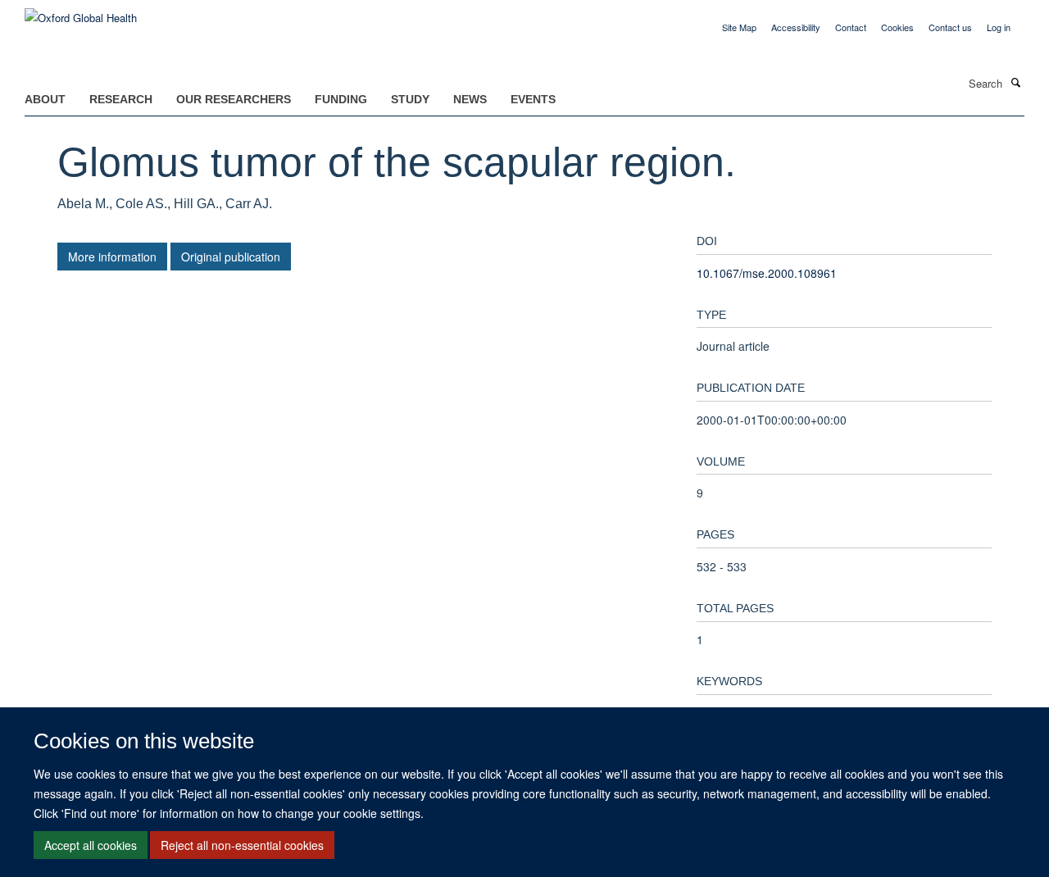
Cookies (897, 27)
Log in (998, 27)
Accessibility (795, 27)
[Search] (1015, 82)
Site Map (739, 27)
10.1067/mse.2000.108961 (767, 273)
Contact (850, 27)
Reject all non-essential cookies (242, 845)
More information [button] (112, 256)
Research (120, 99)
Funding (341, 99)
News (470, 99)
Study (410, 99)
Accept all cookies (90, 845)
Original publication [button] (230, 256)
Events (533, 99)
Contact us (950, 27)
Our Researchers (233, 99)
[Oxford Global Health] (81, 12)
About (45, 99)
